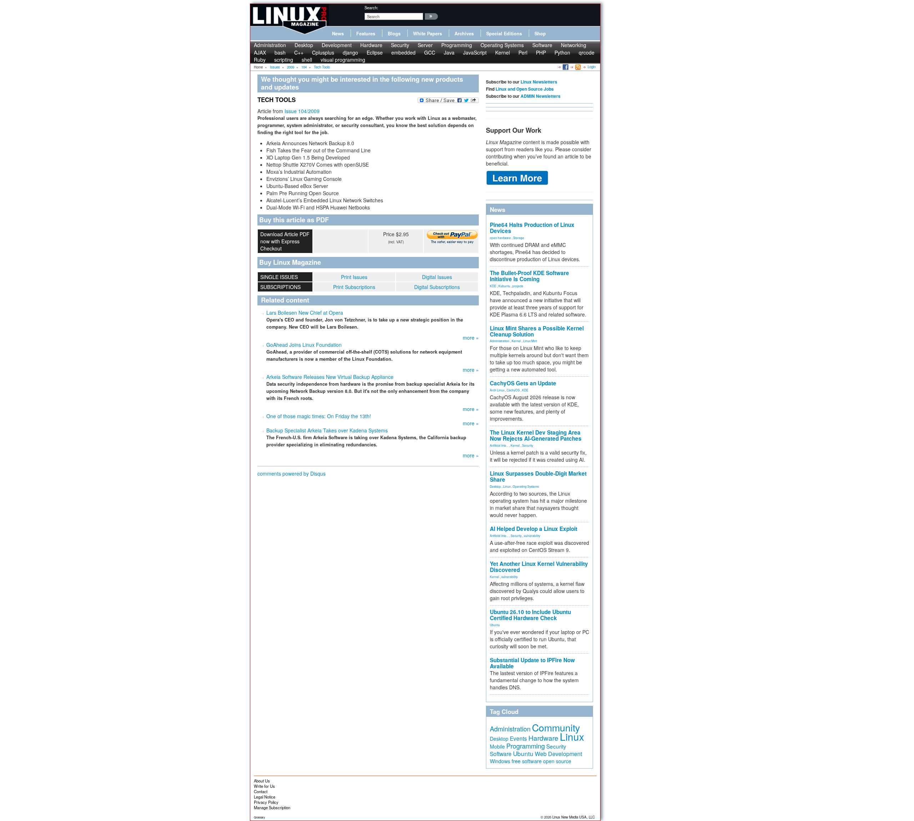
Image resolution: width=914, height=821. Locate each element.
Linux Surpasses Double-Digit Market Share (538, 476)
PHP (541, 52)
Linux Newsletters (539, 81)
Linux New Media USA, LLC (573, 817)
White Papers (427, 33)
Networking (573, 45)
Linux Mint (530, 341)
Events (518, 738)
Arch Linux (497, 390)
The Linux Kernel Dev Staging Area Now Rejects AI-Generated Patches (536, 435)
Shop (540, 33)
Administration (270, 45)
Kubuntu (504, 286)
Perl (522, 52)
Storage (518, 237)
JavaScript (475, 52)
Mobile (497, 746)
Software (542, 45)
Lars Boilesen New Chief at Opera (304, 312)
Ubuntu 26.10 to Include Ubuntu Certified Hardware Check (530, 615)
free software (527, 761)
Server (425, 45)
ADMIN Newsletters (541, 96)
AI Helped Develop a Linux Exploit (533, 529)
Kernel (502, 52)
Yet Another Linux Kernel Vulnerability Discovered (539, 567)
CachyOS (513, 390)
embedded (403, 52)
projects (517, 286)
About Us (262, 781)
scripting (283, 59)
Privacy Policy (266, 802)
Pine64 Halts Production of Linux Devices (532, 228)
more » (471, 337)
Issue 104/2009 (302, 111)
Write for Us (264, 786)
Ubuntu (495, 625)
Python (562, 52)
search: (371, 7)
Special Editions (504, 33)
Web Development (558, 754)
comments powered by (291, 473)
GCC (429, 52)
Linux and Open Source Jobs (525, 89)
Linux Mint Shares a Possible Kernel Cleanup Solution (537, 331)
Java (449, 52)
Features (365, 33)
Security (400, 45)
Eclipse (375, 52)
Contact (260, 791)
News (338, 33)
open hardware (500, 237)
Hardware (371, 45)
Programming (456, 45)
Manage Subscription (272, 807)
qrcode (586, 52)
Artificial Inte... (499, 445)
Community (556, 727)
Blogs (394, 33)
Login (592, 66)
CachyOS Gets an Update (523, 383)
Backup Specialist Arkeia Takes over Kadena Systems (327, 430)
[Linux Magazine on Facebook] (565, 66)
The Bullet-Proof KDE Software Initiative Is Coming (529, 276)
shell (307, 59)
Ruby (260, 59)
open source (557, 761)
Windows (500, 761)
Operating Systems (502, 45)
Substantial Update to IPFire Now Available (532, 663)
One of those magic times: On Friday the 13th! (318, 416)
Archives (464, 33)
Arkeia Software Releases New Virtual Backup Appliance (329, 376)
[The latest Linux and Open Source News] (577, 66)
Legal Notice (264, 797)
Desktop (304, 45)
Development (337, 45)
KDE (493, 286)
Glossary (259, 817)
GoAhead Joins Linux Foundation (304, 344)
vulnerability (532, 535)
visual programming (343, 59)
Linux (507, 486)
